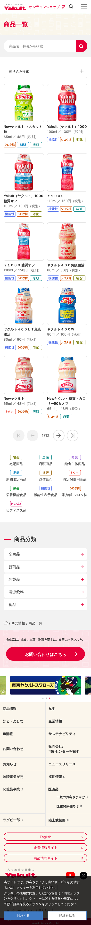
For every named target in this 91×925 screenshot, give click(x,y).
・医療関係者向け (66, 806)
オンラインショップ (44, 7)
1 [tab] (43, 698)
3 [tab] (49, 698)
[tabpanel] (45, 685)
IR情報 (8, 734)
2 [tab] (46, 698)
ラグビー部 (11, 820)
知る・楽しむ (13, 721)
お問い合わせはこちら (45, 654)
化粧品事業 (11, 789)
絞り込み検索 (19, 71)
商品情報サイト (46, 858)
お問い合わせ (13, 749)
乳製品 (14, 579)
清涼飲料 (16, 591)
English (45, 837)
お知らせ (10, 764)
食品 (12, 604)
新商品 (14, 566)
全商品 (14, 554)
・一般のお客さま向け (69, 797)
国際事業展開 (13, 776)
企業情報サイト (46, 847)
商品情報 (18, 623)
